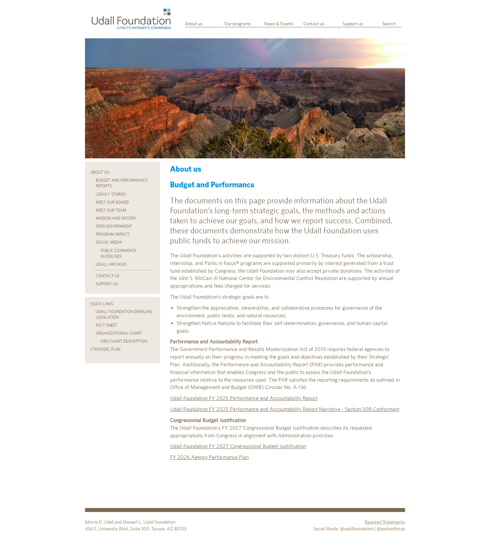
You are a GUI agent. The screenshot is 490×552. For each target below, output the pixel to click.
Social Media (109, 242)
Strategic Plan (105, 349)
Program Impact (112, 234)
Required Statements (385, 522)
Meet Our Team (111, 210)
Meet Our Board (112, 202)
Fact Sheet (106, 325)
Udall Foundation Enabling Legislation (124, 314)
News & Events (278, 23)
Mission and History (116, 218)
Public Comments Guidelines (118, 253)
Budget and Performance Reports (122, 183)
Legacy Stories (111, 194)
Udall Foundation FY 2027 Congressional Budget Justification (238, 446)
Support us (353, 23)
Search (389, 23)
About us (193, 23)
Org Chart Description (124, 341)
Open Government (114, 226)
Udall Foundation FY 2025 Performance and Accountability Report (244, 398)
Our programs (237, 23)
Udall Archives (111, 264)
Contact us (313, 23)
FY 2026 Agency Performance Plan (209, 457)
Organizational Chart (119, 333)
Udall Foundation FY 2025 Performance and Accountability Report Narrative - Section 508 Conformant (284, 409)
